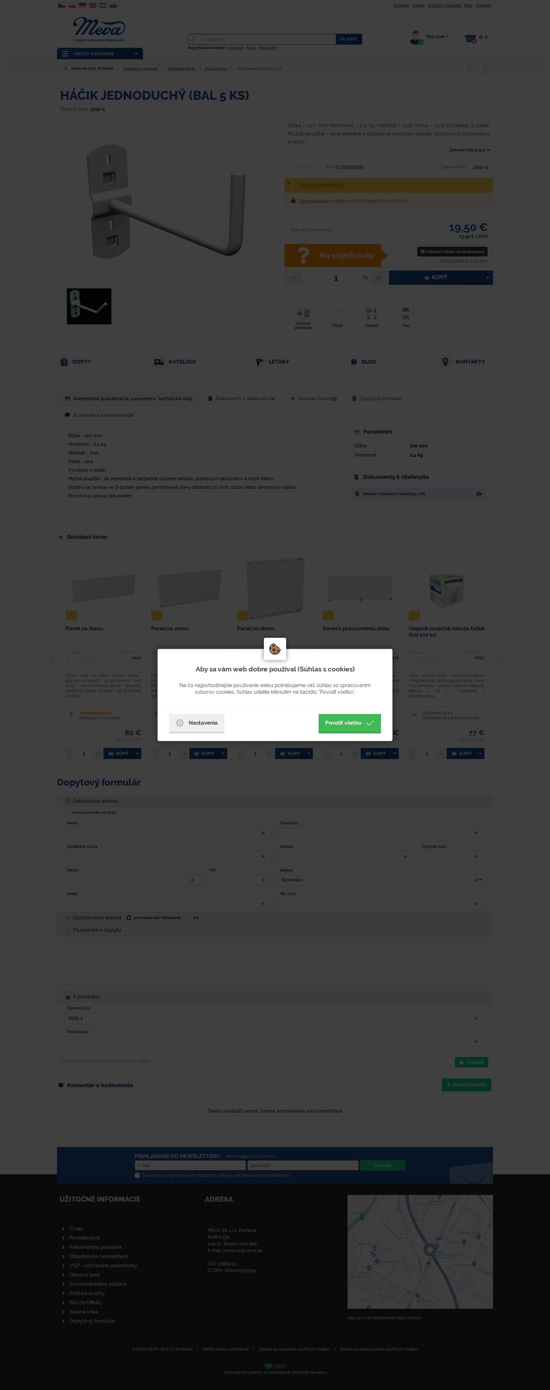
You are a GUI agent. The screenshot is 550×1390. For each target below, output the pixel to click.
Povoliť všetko (343, 723)
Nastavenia (203, 723)
